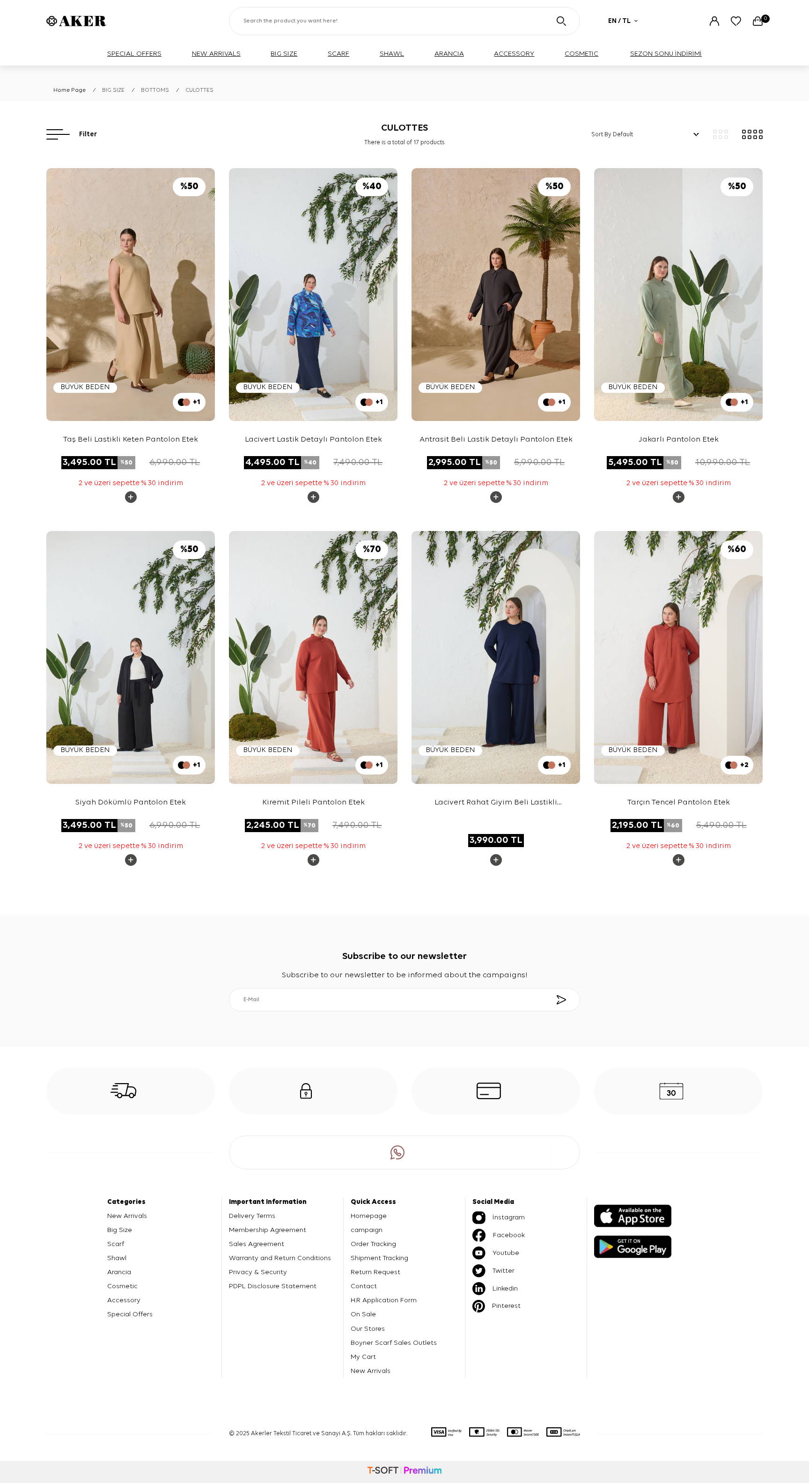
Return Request (375, 1272)
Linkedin (505, 1288)
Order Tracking (373, 1243)
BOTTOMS (155, 90)
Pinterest (506, 1305)
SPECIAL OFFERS (134, 53)
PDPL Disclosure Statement (272, 1286)
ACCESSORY (514, 53)
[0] (758, 21)
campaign (366, 1229)
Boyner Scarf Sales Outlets (394, 1342)
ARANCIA (449, 53)
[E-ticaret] (404, 1472)
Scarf (115, 1243)
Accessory (123, 1300)
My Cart (363, 1356)
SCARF (338, 53)
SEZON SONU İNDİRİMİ (666, 53)
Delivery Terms (252, 1215)
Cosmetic (122, 1286)
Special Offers (130, 1314)
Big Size (119, 1229)
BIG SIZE (284, 53)
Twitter (504, 1270)
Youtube (506, 1252)
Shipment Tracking (379, 1258)
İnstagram (509, 1217)
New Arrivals (127, 1215)
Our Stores (368, 1328)
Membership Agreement (267, 1229)
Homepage (369, 1215)
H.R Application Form (384, 1300)
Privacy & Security (258, 1272)
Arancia (119, 1272)
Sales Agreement (256, 1243)
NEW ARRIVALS (216, 53)
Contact (364, 1286)
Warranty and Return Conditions (280, 1258)
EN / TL (619, 20)
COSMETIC (581, 53)
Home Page (69, 90)
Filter (88, 134)
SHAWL (392, 53)
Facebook (509, 1235)
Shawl (116, 1258)
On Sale (363, 1314)
